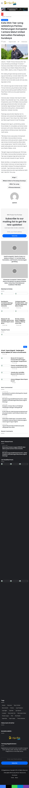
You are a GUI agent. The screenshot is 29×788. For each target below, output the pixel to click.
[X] (14, 754)
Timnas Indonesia (14, 187)
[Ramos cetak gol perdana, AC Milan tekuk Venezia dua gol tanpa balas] (14, 582)
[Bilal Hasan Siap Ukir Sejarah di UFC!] (5, 638)
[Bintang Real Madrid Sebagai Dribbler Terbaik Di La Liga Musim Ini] (14, 521)
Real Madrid (17, 715)
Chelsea (12, 707)
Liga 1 (14, 177)
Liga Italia (11, 710)
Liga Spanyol (18, 710)
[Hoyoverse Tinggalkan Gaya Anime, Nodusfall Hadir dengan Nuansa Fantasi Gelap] (5, 521)
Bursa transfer (5, 707)
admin (4, 41)
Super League (12, 718)
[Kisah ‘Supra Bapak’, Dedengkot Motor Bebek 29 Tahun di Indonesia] (23, 465)
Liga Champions (19, 707)
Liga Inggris (4, 710)
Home (3, 16)
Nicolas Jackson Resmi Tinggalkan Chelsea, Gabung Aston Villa (20, 321)
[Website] (14, 205)
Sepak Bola (4, 718)
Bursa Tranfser (17, 705)
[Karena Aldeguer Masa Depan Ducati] (5, 381)
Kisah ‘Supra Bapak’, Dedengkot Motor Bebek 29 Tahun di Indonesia (13, 351)
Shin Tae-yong (14, 184)
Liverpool (4, 713)
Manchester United (22, 713)
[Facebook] (13, 754)
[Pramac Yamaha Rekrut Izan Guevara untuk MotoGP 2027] (5, 368)
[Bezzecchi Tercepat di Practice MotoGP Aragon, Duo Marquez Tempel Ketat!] (5, 360)
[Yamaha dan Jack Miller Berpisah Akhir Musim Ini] (5, 374)
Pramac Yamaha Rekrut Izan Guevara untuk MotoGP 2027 (19, 366)
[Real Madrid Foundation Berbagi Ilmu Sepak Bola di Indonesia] (7, 296)
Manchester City (11, 713)
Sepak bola (8, 16)
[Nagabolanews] (10, 3)
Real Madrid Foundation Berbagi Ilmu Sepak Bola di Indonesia (7, 304)
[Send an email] (6, 41)
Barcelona (9, 705)
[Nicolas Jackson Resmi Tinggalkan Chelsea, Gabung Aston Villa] (21, 313)
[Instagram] (16, 754)
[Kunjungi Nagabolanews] (14, 9)
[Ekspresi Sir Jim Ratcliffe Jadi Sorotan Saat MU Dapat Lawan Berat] (7, 313)
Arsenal (3, 705)
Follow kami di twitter (7, 723)
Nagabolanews (6, 770)
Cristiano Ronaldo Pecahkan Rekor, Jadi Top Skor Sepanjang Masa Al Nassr (21, 304)
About (16, 777)
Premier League (5, 715)
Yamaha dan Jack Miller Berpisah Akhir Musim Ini (17, 373)
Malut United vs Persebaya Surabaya (15, 180)
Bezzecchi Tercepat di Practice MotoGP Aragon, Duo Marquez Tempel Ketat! (19, 359)
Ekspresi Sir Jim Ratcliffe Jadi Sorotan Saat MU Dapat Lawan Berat (7, 321)
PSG (12, 715)
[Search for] (27, 3)
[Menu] (2, 3)
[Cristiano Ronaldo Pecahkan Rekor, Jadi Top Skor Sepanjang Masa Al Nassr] (21, 296)
